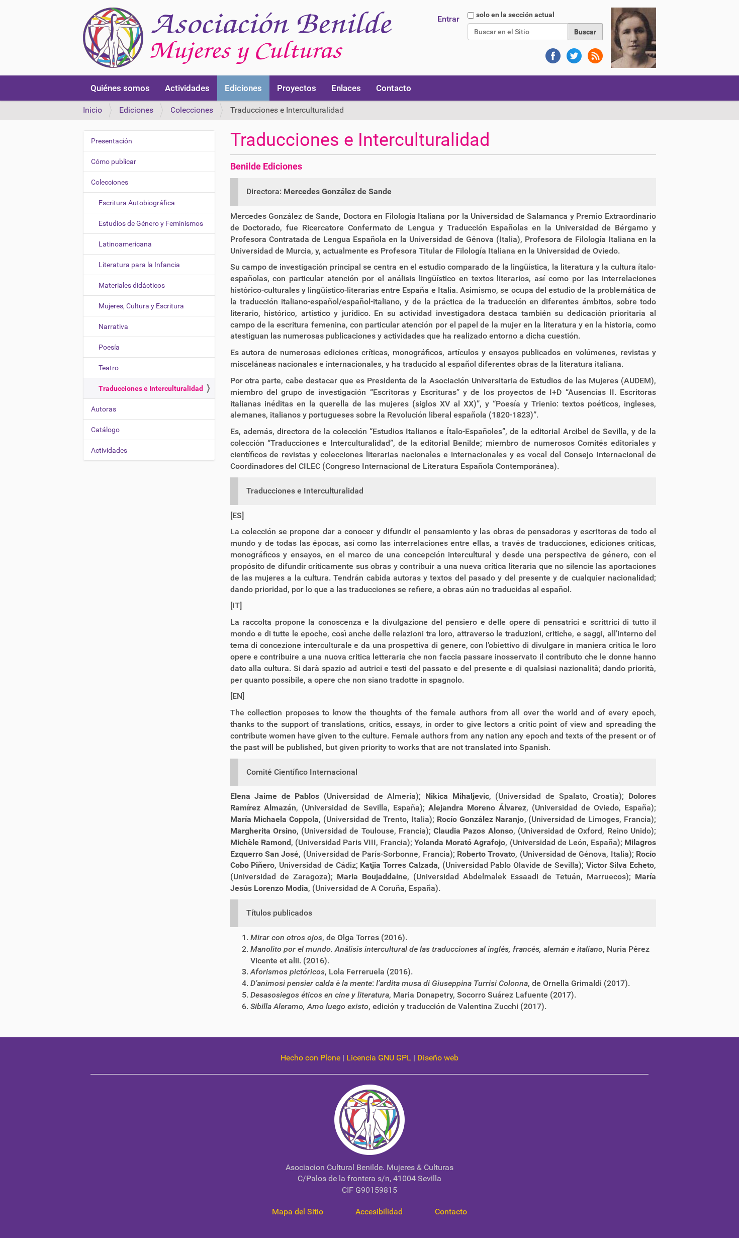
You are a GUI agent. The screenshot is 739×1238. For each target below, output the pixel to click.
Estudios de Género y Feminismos (151, 223)
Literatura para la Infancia (139, 265)
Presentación (111, 141)
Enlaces (346, 88)
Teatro (109, 368)
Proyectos (296, 88)
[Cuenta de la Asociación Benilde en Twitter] (573, 51)
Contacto (393, 88)
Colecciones (191, 110)
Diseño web (437, 1057)
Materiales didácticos (132, 285)
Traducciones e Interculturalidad (151, 388)
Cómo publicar (113, 161)
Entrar (448, 19)
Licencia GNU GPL (378, 1057)
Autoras (103, 409)
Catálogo (105, 430)
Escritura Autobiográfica (137, 203)
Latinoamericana (125, 244)
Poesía (109, 347)
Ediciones (243, 88)
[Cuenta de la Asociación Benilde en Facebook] (552, 51)
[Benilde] (237, 38)
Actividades (187, 88)
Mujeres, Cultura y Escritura (141, 306)
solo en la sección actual (515, 15)
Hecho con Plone (310, 1057)
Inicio (92, 110)
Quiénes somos (120, 88)
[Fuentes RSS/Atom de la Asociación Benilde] (593, 51)
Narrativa (113, 326)
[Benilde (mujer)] (633, 37)
